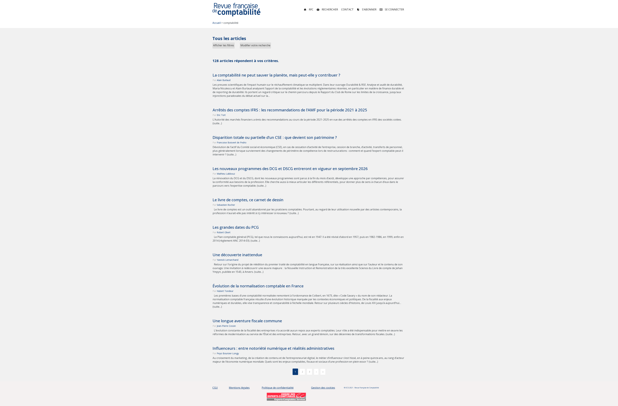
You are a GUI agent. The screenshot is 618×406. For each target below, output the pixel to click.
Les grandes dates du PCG (236, 227)
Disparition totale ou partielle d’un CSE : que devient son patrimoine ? (275, 137)
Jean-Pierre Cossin (226, 325)
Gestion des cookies (323, 387)
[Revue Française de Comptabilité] (236, 9)
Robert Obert (223, 232)
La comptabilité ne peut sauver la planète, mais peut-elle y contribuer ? (277, 75)
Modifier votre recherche (255, 45)
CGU (215, 387)
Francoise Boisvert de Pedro (231, 142)
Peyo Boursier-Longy (228, 353)
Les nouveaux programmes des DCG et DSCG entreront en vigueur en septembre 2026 (290, 168)
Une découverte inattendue (237, 254)
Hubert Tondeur (225, 291)
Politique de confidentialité (278, 387)
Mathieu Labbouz (226, 173)
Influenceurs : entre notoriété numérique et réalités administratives (273, 348)
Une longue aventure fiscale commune (247, 320)
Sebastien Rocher (226, 204)
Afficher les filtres (223, 45)
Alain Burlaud (223, 80)
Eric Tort (221, 115)
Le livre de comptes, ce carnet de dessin (248, 199)
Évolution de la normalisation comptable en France (258, 286)
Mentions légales (239, 387)
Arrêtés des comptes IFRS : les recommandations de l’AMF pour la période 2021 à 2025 (290, 110)
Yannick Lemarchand (227, 259)
